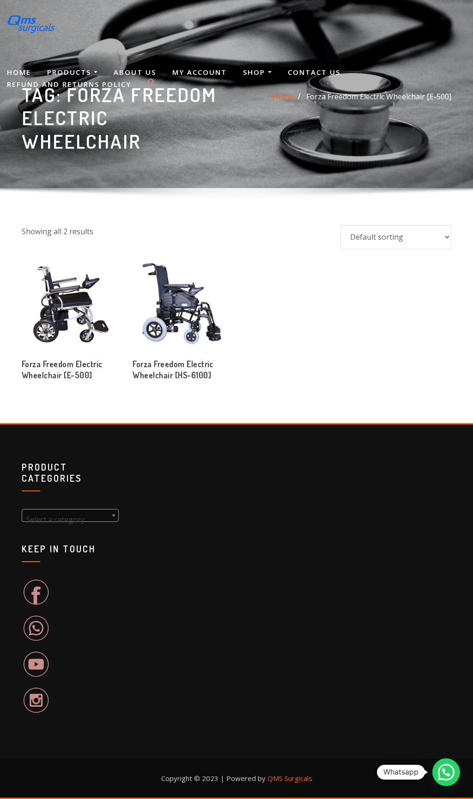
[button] (152, 84)
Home (19, 72)
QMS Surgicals (289, 778)
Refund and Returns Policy (69, 84)
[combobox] (70, 515)
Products (70, 72)
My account (199, 72)
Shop (255, 72)
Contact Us (314, 72)
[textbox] (70, 519)
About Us (135, 72)
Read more (22, 372)
